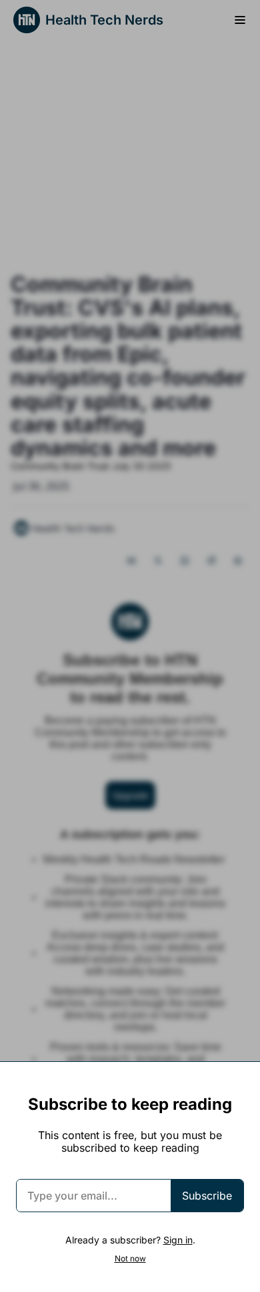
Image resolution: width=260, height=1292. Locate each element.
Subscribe (207, 1195)
